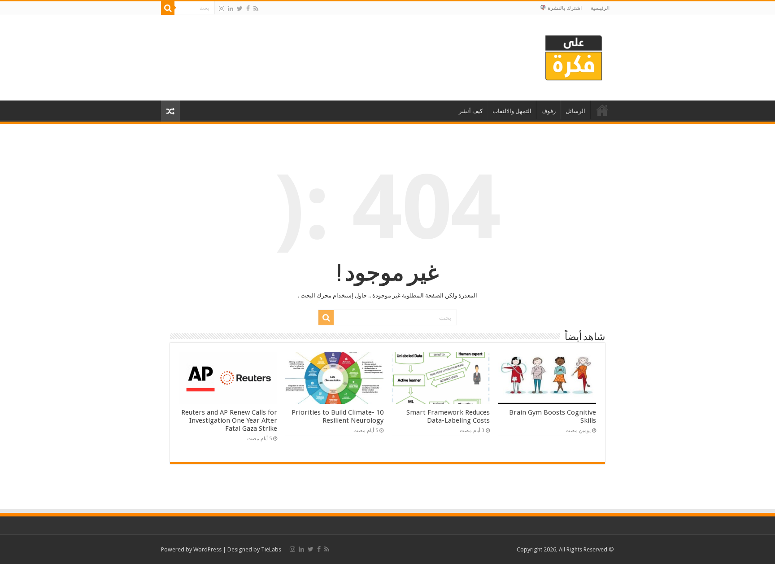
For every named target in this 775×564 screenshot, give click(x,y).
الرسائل (575, 111)
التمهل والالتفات (511, 111)
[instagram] (221, 8)
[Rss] (256, 8)
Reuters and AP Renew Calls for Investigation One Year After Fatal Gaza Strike (229, 420)
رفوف (548, 111)
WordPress (207, 549)
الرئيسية (600, 8)
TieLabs (271, 549)
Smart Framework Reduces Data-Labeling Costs (448, 416)
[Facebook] (248, 8)
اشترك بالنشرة (564, 8)
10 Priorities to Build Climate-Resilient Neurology (337, 416)
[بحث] (167, 8)
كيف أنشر (471, 111)
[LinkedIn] (230, 8)
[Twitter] (240, 8)
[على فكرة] (573, 56)
